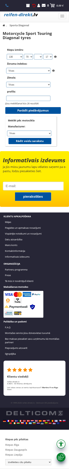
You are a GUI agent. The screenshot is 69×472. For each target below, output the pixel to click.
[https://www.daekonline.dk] (28, 421)
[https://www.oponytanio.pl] (22, 423)
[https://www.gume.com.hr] (38, 423)
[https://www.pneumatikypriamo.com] (64, 421)
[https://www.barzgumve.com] (34, 423)
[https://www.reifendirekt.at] (44, 421)
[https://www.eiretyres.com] (14, 423)
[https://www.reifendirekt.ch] (12, 421)
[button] (61, 444)
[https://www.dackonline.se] (16, 421)
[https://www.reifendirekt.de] (4, 421)
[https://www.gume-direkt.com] (48, 421)
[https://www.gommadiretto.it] (20, 421)
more (9, 389)
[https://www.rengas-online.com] (56, 421)
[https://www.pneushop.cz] (60, 421)
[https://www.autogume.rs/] (54, 423)
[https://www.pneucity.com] (10, 423)
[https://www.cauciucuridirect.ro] (26, 423)
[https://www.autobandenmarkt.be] (52, 421)
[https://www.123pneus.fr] (8, 421)
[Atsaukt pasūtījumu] (34, 5)
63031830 (8, 5)
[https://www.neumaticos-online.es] (40, 421)
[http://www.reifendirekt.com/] (58, 423)
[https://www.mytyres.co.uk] (36, 421)
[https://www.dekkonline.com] (24, 421)
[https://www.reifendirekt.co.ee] (42, 423)
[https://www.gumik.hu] (18, 423)
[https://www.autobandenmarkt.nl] (32, 421)
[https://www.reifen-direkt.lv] (50, 423)
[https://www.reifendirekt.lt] (46, 423)
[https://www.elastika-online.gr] (30, 423)
